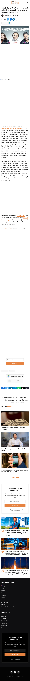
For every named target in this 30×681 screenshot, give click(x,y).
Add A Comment (15, 477)
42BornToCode (21, 215)
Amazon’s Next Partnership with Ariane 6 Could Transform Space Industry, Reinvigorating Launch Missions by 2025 (16, 572)
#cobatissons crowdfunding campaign (12, 128)
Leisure (3, 593)
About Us (3, 616)
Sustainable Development (7, 606)
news (21, 145)
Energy (3, 604)
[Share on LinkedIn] (13, 19)
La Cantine (4, 370)
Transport (3, 595)
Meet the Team (5, 620)
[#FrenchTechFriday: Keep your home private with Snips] (15, 418)
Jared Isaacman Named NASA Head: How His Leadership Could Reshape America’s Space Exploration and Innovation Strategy (16, 533)
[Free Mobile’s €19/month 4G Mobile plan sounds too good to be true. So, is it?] (15, 460)
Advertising (4, 618)
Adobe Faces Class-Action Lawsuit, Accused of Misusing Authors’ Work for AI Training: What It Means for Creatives (16, 553)
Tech (2, 588)
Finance (3, 590)
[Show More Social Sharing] (16, 19)
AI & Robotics (4, 602)
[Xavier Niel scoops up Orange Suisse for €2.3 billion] (15, 439)
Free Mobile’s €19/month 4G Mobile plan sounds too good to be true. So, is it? (14, 470)
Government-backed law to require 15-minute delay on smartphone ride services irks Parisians (8, 399)
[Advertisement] (15, 61)
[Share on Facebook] (11, 19)
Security (3, 599)
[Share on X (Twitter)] (8, 19)
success (9, 126)
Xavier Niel (11, 370)
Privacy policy (4, 625)
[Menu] (2, 2)
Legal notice (4, 627)
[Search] (28, 2)
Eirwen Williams (8, 15)
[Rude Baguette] (15, 2)
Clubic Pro (8, 228)
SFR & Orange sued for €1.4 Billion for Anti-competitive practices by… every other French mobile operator (22, 399)
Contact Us (4, 623)
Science (3, 597)
